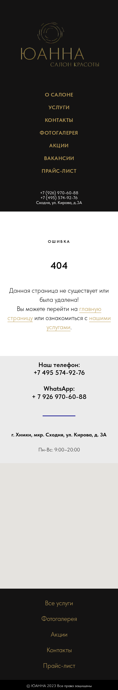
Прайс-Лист (59, 171)
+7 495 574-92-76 (59, 372)
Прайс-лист (59, 665)
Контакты (59, 120)
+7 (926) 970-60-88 (59, 192)
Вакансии (59, 158)
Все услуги (59, 603)
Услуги (59, 107)
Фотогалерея (59, 133)
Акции (59, 145)
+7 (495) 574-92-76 (59, 197)
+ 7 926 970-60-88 (59, 397)
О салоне (59, 95)
